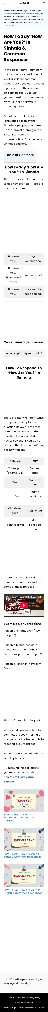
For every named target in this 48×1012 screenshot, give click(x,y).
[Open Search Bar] (3, 3)
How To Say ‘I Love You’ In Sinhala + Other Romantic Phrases (20, 817)
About (11, 997)
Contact (21, 997)
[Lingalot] (25, 3)
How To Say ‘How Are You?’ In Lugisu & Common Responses (23, 891)
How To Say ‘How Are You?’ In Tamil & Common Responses (22, 855)
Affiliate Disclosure (24, 1002)
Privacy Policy (33, 997)
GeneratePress (36, 1007)
